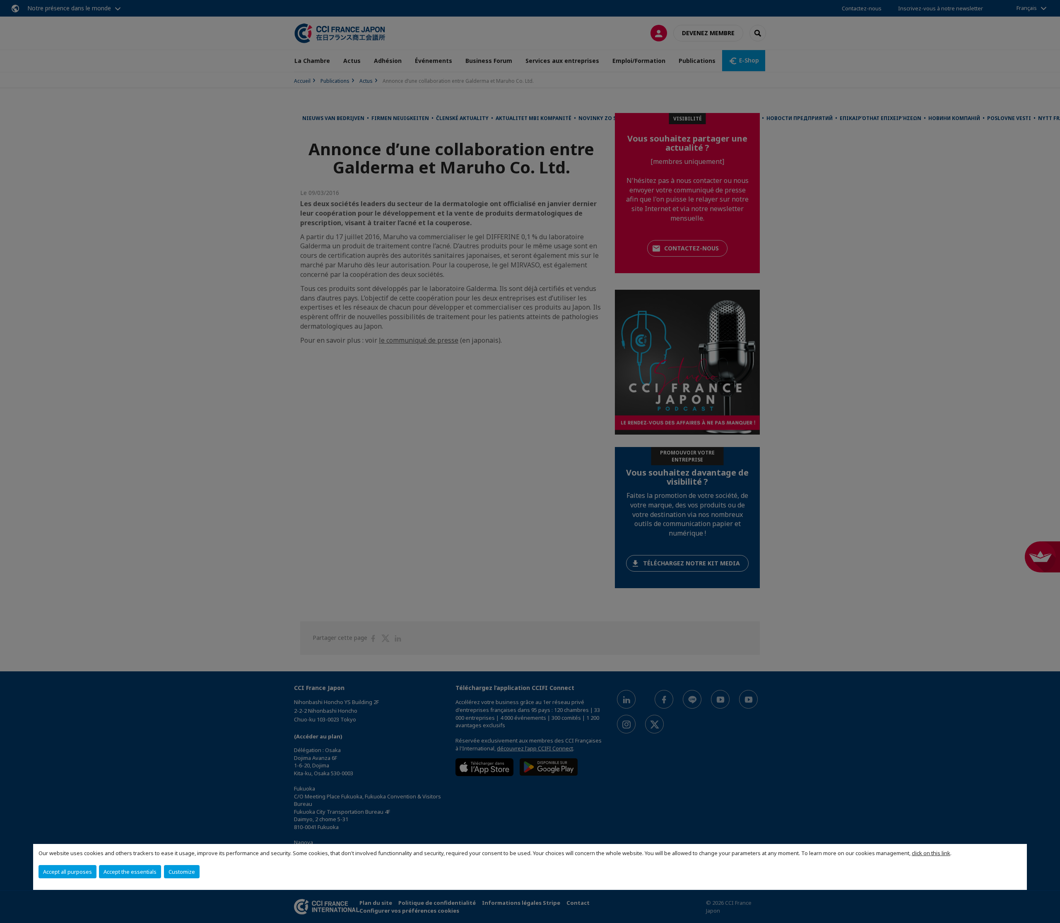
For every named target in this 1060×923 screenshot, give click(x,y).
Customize (182, 871)
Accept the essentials (130, 871)
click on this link (931, 853)
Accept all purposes (67, 871)
